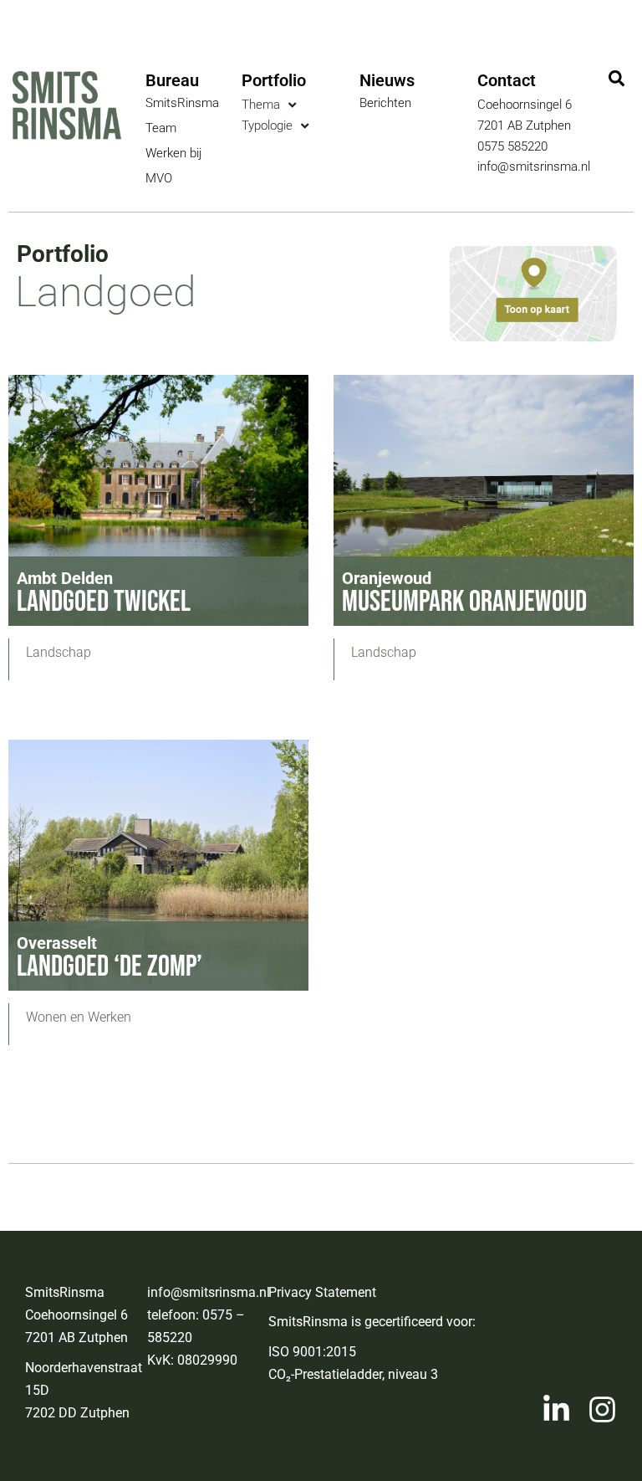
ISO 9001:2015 (312, 1352)
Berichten (385, 102)
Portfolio (274, 80)
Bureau (172, 80)
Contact (506, 80)
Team (160, 128)
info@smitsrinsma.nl (533, 166)
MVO (158, 178)
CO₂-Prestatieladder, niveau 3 (353, 1374)
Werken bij (173, 153)
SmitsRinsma (182, 102)
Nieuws (387, 80)
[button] (617, 79)
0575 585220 (512, 146)
